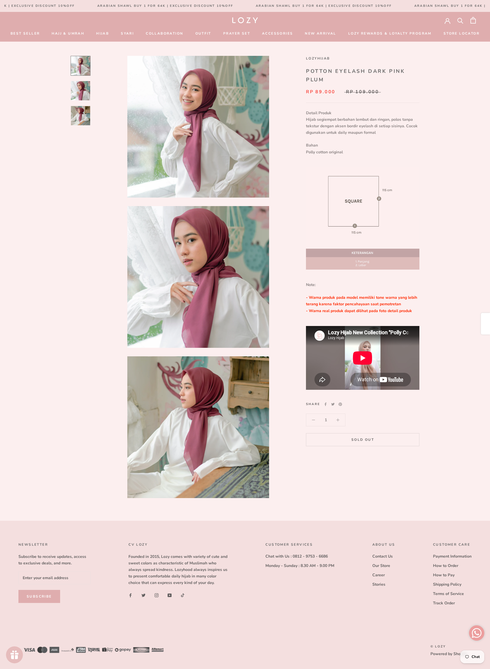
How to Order (445, 565)
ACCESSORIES (277, 33)
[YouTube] (170, 595)
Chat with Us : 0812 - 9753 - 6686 (296, 556)
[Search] (460, 20)
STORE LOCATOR (461, 33)
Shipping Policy (447, 584)
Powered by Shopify (448, 654)
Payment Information (452, 556)
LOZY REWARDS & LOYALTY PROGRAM (390, 33)
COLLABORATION (164, 33)
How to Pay (444, 575)
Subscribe (39, 596)
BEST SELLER (25, 33)
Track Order (444, 603)
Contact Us (382, 556)
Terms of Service (448, 593)
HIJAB (102, 33)
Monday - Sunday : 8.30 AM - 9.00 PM (299, 565)
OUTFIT (203, 33)
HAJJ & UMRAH (68, 33)
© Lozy (438, 646)
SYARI (127, 33)
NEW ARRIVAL (320, 33)
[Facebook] (325, 404)
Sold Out (362, 439)
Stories (378, 584)
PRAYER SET (236, 33)
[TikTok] (183, 595)
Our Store (381, 565)
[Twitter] (333, 404)
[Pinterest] (340, 404)
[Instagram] (157, 595)
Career (378, 575)
